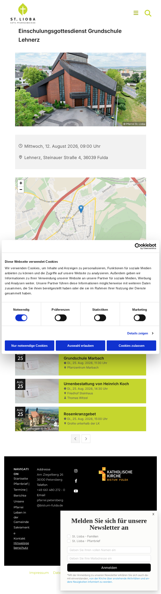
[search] (148, 13)
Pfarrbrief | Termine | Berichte (21, 489)
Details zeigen (137, 333)
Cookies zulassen (131, 345)
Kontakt (19, 538)
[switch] (61, 317)
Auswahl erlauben (80, 345)
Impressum (39, 573)
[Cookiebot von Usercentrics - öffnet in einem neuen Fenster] (137, 246)
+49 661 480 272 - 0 (51, 490)
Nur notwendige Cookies (29, 345)
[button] (98, 13)
